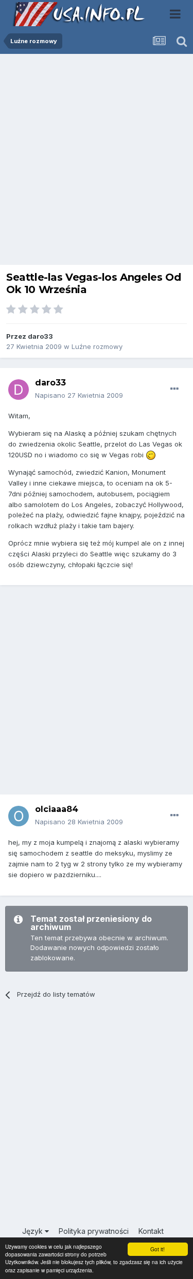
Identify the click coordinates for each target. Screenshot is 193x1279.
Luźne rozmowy (97, 346)
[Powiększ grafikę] (151, 455)
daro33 (40, 336)
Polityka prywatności (94, 1231)
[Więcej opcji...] (174, 389)
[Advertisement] (96, 162)
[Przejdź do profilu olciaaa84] (18, 816)
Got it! (157, 1249)
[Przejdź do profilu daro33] (18, 389)
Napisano (79, 395)
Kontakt (151, 1231)
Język (33, 1231)
